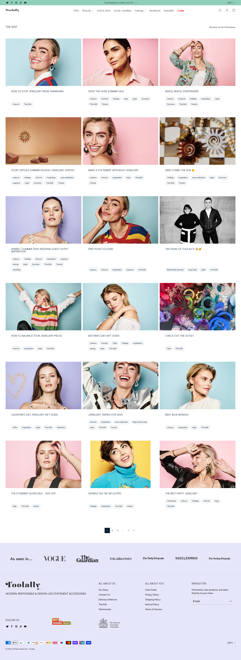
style (135, 99)
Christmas (171, 501)
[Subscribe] (230, 601)
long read (192, 270)
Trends (105, 104)
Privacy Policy (152, 594)
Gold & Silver (103, 10)
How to (16, 104)
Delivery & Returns (108, 599)
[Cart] (233, 10)
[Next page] (133, 530)
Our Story (103, 589)
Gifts (76, 10)
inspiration (205, 99)
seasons (16, 183)
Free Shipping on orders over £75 (118, 3)
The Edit (27, 104)
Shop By (86, 10)
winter (36, 506)
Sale (126, 99)
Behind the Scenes (175, 270)
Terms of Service (153, 609)
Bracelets (169, 10)
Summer (145, 99)
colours (93, 99)
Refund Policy (152, 604)
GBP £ (230, 3)
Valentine (61, 427)
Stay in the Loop (140, 422)
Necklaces (155, 10)
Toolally (32, 649)
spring (15, 264)
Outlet (181, 10)
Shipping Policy (153, 599)
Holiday (116, 99)
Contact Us (104, 594)
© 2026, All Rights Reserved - (17, 649)
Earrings (139, 10)
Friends (104, 343)
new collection (67, 177)
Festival (104, 99)
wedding (16, 270)
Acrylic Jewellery (123, 10)
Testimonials (105, 609)
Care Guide (150, 589)
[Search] (220, 10)
